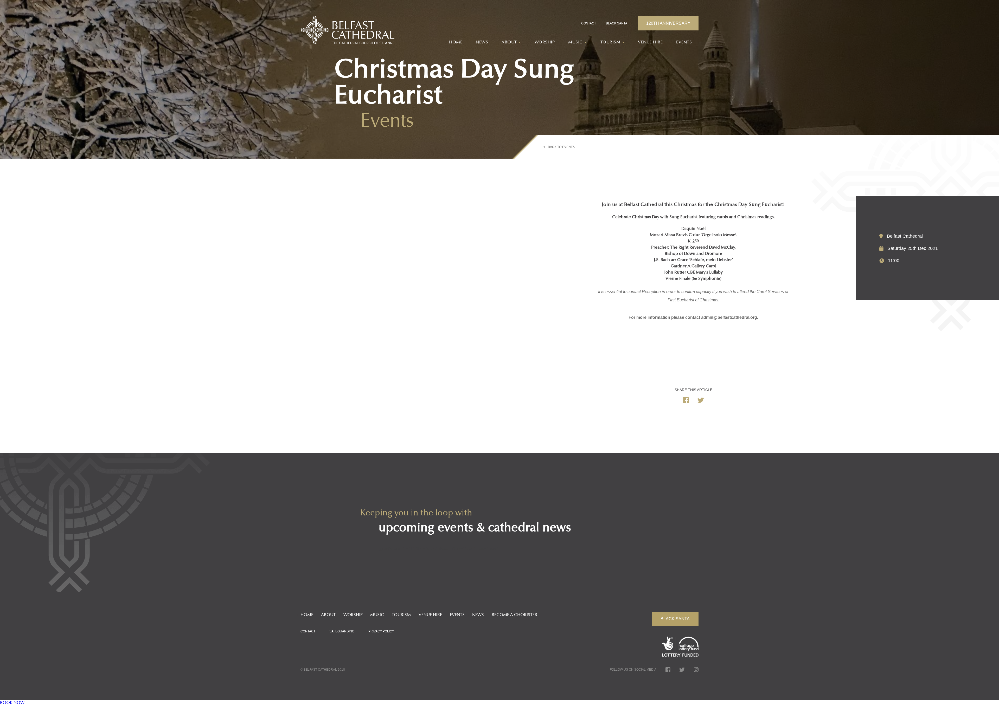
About (328, 615)
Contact (588, 23)
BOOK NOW (12, 703)
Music (377, 615)
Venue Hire (650, 42)
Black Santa (616, 23)
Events (684, 42)
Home (455, 42)
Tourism (401, 615)
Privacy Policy (381, 631)
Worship (545, 42)
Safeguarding (341, 631)
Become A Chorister (514, 615)
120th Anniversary (668, 23)
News (482, 42)
